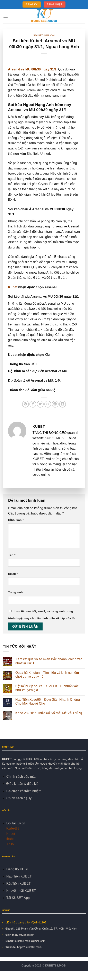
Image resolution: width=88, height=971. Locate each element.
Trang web (15, 592)
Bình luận (16, 519)
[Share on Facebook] (32, 404)
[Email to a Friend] (47, 404)
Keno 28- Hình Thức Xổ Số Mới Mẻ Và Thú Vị (49, 713)
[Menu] (5, 16)
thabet (10, 839)
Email (13, 573)
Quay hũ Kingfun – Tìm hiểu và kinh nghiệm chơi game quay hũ (47, 674)
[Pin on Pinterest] (55, 404)
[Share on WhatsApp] (25, 404)
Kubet (13, 287)
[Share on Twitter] (40, 404)
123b (10, 844)
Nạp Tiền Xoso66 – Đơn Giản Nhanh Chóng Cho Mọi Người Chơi (47, 701)
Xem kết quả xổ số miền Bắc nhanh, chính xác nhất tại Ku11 (48, 661)
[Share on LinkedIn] (62, 404)
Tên (11, 555)
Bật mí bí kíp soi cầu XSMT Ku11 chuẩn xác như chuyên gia (47, 688)
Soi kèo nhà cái (43, 35)
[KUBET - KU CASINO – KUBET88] (44, 16)
